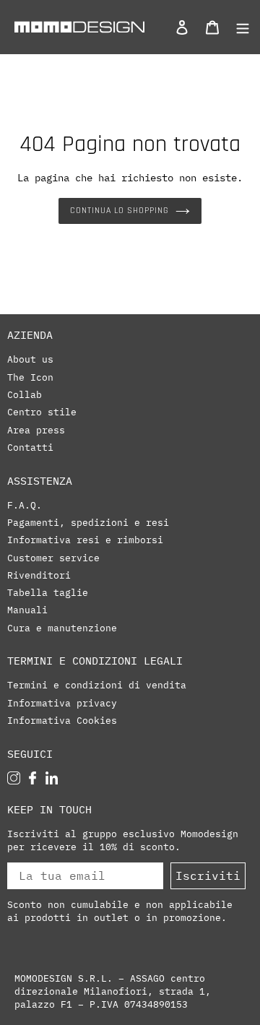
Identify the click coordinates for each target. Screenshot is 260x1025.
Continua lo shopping (119, 210)
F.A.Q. (24, 505)
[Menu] (239, 27)
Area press (36, 430)
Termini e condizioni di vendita (96, 685)
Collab (24, 394)
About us (30, 359)
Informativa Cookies (62, 720)
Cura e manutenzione (62, 627)
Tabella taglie (47, 592)
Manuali (27, 609)
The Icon (30, 377)
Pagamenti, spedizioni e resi (88, 522)
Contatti (30, 447)
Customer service (53, 557)
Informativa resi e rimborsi (85, 539)
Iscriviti (208, 875)
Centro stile (42, 412)
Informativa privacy (62, 703)
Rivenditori (39, 575)
